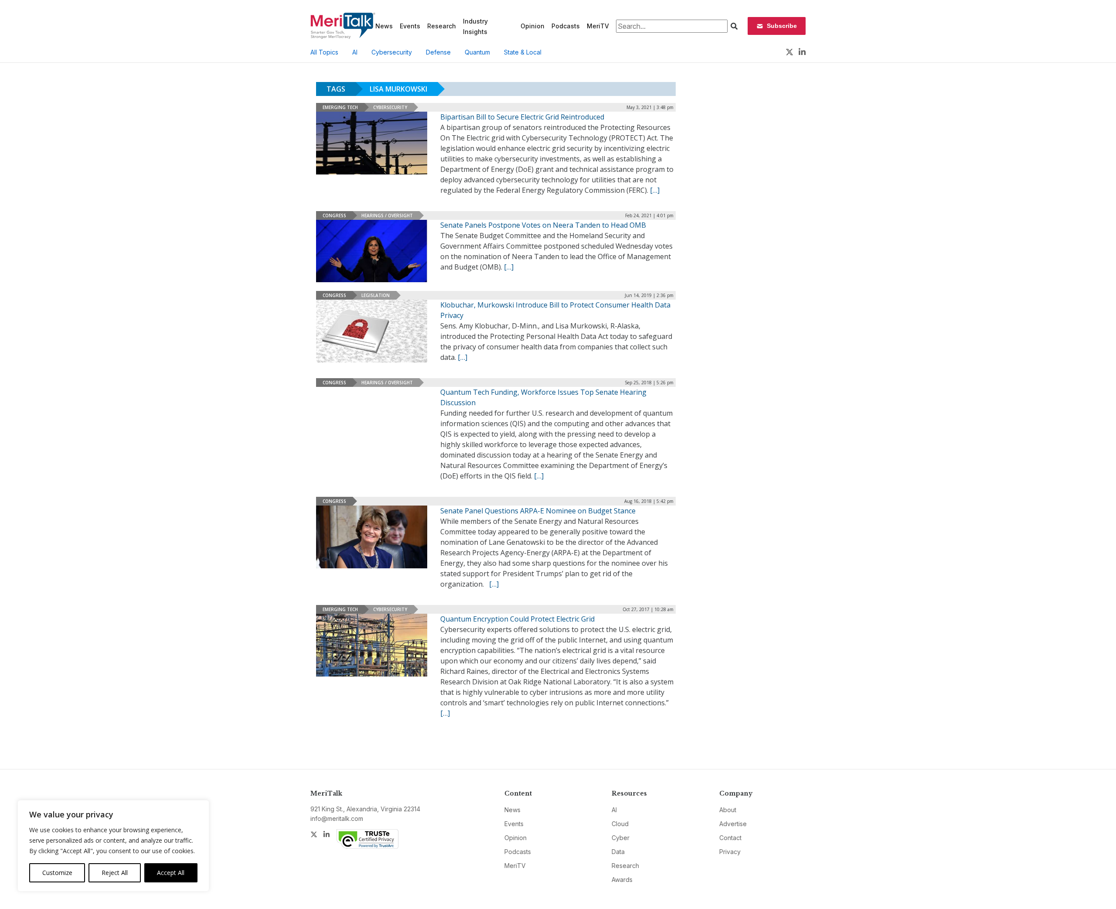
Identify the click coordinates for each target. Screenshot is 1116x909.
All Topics (324, 52)
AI (354, 52)
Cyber (620, 837)
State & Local (522, 52)
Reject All (115, 872)
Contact (730, 837)
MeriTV (598, 26)
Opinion (532, 26)
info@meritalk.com (336, 818)
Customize (57, 872)
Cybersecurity (391, 52)
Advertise (733, 823)
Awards (622, 879)
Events (410, 26)
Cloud (620, 823)
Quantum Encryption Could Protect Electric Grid (517, 619)
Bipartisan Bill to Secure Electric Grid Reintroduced (522, 117)
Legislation (375, 295)
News (384, 26)
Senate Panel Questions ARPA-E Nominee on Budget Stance (538, 511)
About (727, 809)
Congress (334, 215)
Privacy (730, 851)
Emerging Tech (340, 107)
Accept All (170, 872)
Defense (438, 52)
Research (441, 26)
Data (618, 851)
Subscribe (782, 25)
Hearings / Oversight (387, 215)
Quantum (477, 52)
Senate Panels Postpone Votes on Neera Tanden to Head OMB (543, 225)
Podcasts (565, 26)
